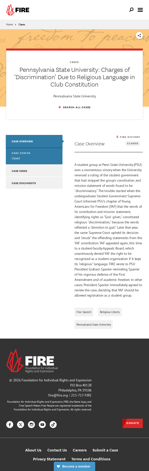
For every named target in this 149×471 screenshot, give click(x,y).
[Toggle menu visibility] (140, 9)
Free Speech (83, 312)
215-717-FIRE (81, 395)
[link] (18, 10)
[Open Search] (131, 10)
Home (9, 24)
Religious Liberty (110, 312)
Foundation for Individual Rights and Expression (57, 380)
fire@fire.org (58, 395)
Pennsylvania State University (93, 324)
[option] (34, 149)
